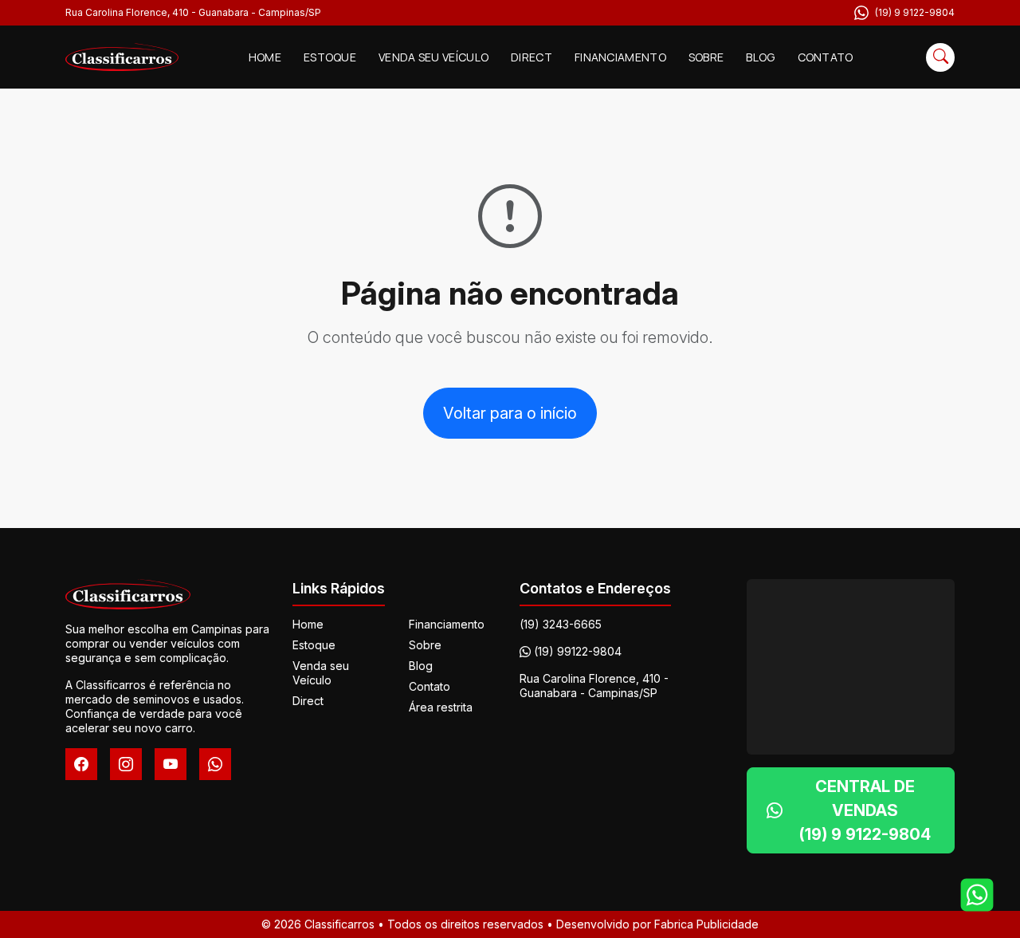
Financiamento (620, 57)
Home (265, 57)
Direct (531, 57)
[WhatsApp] (215, 764)
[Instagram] (126, 764)
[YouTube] (170, 764)
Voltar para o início (510, 413)
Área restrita (441, 707)
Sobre (706, 57)
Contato (825, 57)
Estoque (330, 57)
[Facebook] (81, 764)
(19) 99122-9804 (578, 651)
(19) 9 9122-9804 (915, 12)
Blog (760, 57)
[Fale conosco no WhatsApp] (977, 895)
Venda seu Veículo (433, 57)
